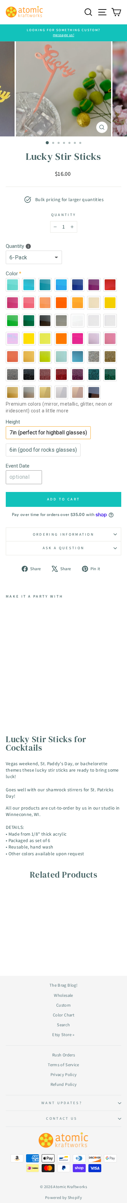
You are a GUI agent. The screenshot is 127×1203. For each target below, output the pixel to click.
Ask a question (63, 547)
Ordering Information (63, 534)
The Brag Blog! (63, 985)
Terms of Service (63, 1065)
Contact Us (61, 1118)
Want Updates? (61, 1102)
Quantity (63, 214)
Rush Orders (63, 1055)
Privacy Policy (63, 1074)
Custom (63, 1005)
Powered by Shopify (63, 1197)
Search (63, 1025)
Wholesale (63, 995)
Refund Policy (63, 1084)
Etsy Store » (63, 1034)
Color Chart (63, 1015)
